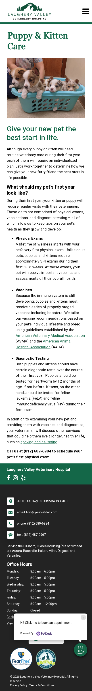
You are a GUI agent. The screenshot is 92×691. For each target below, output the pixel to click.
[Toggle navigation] (86, 11)
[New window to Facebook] (9, 478)
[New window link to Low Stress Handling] (47, 659)
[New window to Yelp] (24, 478)
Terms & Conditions (41, 685)
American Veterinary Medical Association (50, 335)
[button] (80, 650)
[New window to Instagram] (16, 478)
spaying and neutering (39, 442)
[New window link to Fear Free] (22, 659)
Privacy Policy (18, 685)
